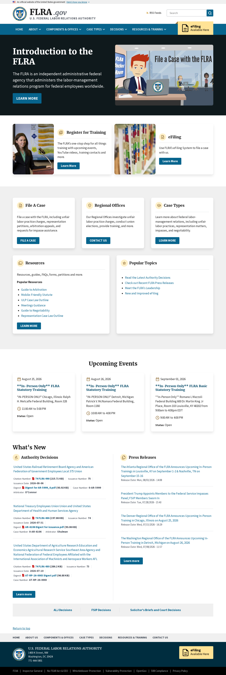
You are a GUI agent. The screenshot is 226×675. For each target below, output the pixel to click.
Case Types (174, 205)
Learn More (27, 98)
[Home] (20, 14)
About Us (31, 637)
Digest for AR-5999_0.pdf (40, 487)
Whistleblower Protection (87, 671)
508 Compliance (159, 671)
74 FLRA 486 (42, 518)
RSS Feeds (155, 13)
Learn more (24, 594)
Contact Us (100, 241)
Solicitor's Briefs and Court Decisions (155, 610)
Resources (34, 263)
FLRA (48, 12)
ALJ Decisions (63, 610)
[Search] (210, 13)
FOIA (15, 671)
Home (19, 29)
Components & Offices (59, 637)
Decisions (105, 637)
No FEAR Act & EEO (57, 671)
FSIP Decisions (101, 610)
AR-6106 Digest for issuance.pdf (44, 527)
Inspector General (32, 671)
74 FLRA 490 (42, 478)
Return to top (21, 628)
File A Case (35, 205)
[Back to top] (217, 666)
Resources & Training (132, 637)
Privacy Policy (180, 671)
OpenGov (141, 671)
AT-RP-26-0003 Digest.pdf (40, 575)
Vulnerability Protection (119, 671)
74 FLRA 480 (42, 566)
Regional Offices (110, 205)
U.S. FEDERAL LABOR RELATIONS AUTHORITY (65, 648)
